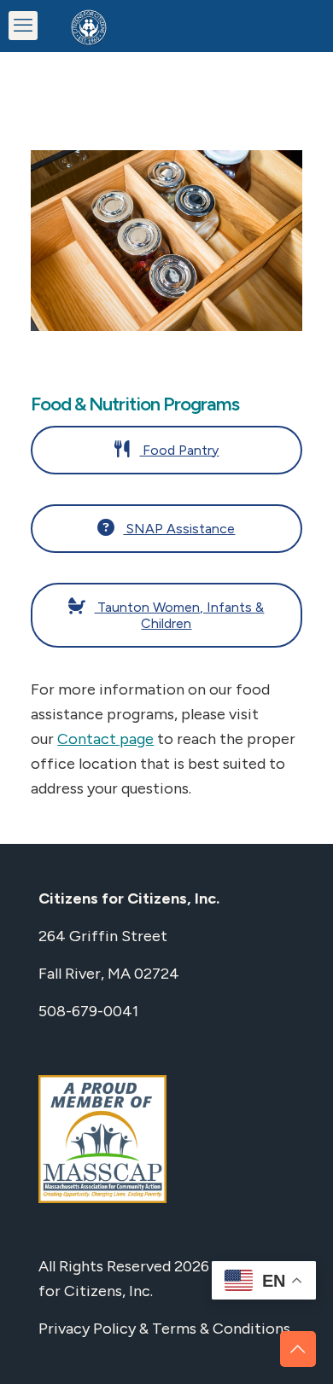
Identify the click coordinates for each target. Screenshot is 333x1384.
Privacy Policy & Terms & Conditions (164, 1328)
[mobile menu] (23, 25)
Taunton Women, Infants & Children (179, 615)
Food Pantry (179, 450)
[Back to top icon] (298, 1349)
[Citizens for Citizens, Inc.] (88, 25)
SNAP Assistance (179, 528)
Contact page (105, 739)
